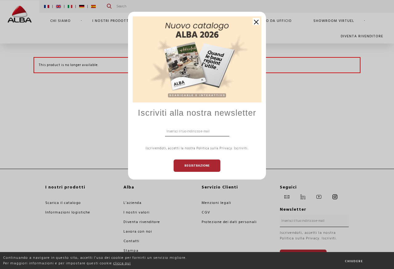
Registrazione (197, 165)
